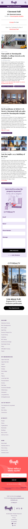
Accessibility (14, 521)
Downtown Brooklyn (6, 387)
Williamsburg (4, 390)
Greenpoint (3, 392)
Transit (2, 351)
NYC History (4, 339)
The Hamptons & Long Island (8, 405)
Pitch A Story (4, 448)
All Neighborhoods (5, 397)
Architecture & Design (6, 341)
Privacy (14, 517)
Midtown (3, 366)
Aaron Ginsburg (6, 115)
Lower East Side (5, 378)
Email (4, 217)
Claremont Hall (14, 29)
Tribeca (3, 376)
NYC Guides (4, 327)
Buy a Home (4, 432)
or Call (14, 255)
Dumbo (3, 383)
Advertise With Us (5, 445)
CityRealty (18, 496)
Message (5, 237)
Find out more (5, 130)
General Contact (5, 452)
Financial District (5, 380)
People (3, 420)
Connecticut (4, 412)
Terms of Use (23, 487)
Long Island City (5, 394)
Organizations (4, 425)
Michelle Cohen (6, 60)
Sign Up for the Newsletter (14, 6)
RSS (15, 525)
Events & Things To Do (7, 86)
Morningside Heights (16, 16)
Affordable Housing (5, 348)
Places (2, 423)
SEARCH (25, 2)
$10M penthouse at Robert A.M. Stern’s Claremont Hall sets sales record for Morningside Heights (13, 111)
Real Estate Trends (5, 344)
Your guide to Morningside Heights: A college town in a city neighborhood (13, 56)
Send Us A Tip (4, 450)
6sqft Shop (3, 330)
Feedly (14, 523)
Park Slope (3, 385)
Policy (2, 346)
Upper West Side (5, 359)
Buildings (3, 430)
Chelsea (3, 369)
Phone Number (7, 230)
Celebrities (3, 337)
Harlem (3, 364)
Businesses (3, 427)
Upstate (3, 407)
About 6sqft (4, 443)
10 (11, 22)
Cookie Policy (14, 519)
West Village (4, 371)
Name (4, 223)
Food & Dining (4, 334)
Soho (2, 373)
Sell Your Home (4, 434)
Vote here (4, 180)
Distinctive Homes (5, 323)
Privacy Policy (8, 488)
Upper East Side (5, 362)
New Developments (19, 86)
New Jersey (4, 410)
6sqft (4, 158)
